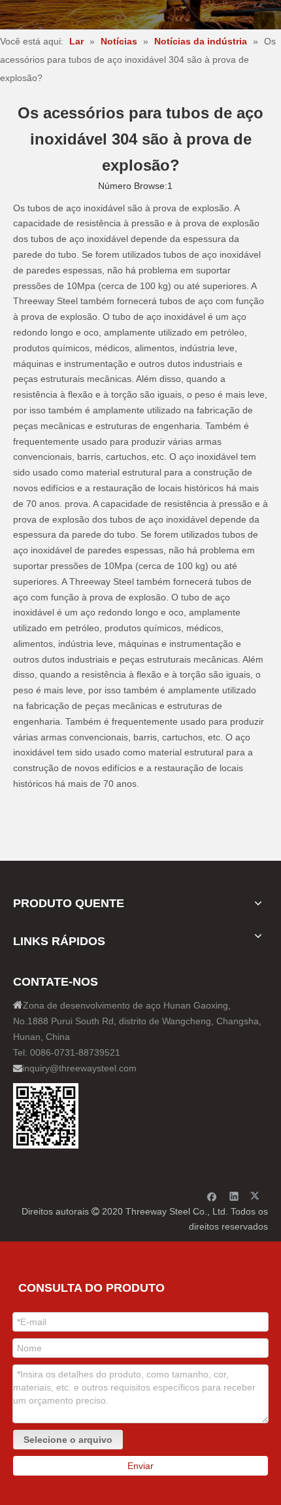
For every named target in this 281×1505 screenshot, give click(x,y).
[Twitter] (256, 1196)
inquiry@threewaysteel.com (79, 1068)
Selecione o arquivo (68, 1439)
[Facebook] (212, 1196)
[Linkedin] (234, 1196)
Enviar (140, 1466)
